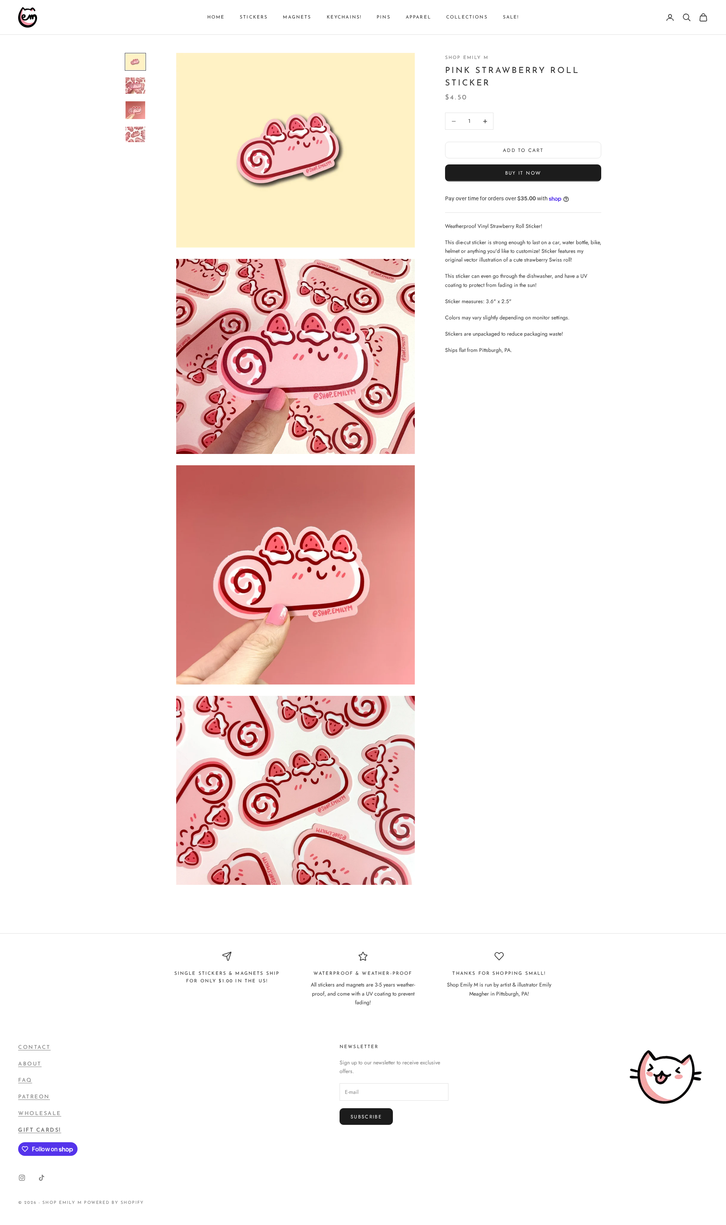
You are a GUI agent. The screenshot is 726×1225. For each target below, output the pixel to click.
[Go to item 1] (135, 62)
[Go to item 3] (135, 110)
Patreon (34, 1097)
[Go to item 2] (135, 85)
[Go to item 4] (135, 134)
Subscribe (366, 1116)
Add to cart (523, 150)
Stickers (254, 17)
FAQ (25, 1080)
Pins (384, 17)
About (30, 1064)
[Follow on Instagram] (22, 1178)
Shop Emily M (467, 58)
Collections (467, 17)
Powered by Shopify (114, 1203)
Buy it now (523, 173)
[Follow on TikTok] (41, 1178)
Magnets (297, 17)
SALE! (511, 17)
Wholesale (39, 1114)
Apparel (418, 17)
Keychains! (344, 17)
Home (216, 17)
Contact (34, 1047)
